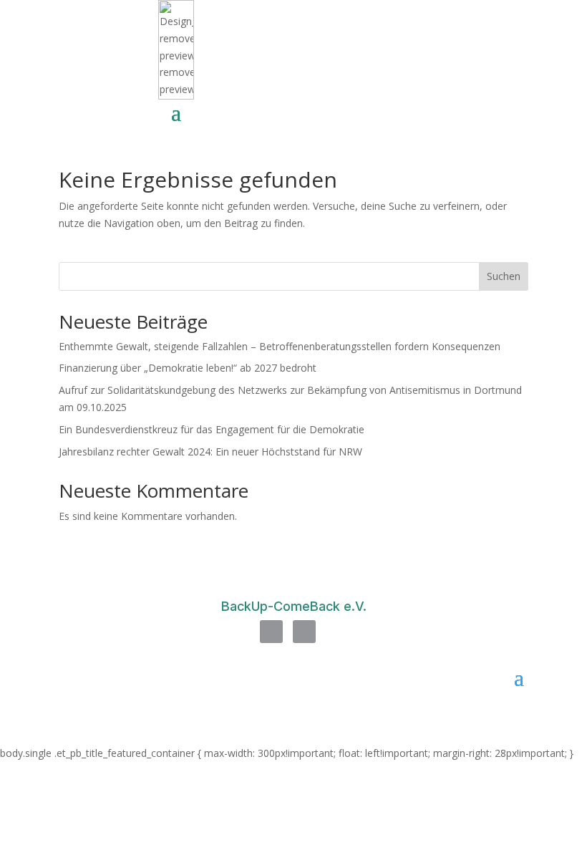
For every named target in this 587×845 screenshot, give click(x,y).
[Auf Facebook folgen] (271, 631)
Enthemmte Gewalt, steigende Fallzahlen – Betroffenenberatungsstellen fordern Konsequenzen (279, 346)
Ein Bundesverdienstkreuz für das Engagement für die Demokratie (211, 429)
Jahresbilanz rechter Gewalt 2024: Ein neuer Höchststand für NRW (210, 451)
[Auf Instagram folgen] (304, 631)
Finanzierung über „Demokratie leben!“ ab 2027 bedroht (187, 368)
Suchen (503, 276)
